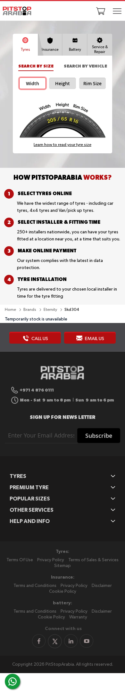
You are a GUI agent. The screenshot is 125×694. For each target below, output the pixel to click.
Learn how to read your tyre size (62, 145)
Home (11, 310)
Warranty (78, 617)
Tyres (25, 50)
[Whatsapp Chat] (12, 681)
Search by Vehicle (85, 66)
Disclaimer (102, 585)
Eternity (51, 310)
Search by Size (36, 66)
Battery (75, 50)
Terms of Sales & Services (93, 560)
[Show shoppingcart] (100, 10)
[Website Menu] (117, 11)
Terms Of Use (19, 560)
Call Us (39, 338)
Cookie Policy (62, 591)
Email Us (94, 338)
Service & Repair (100, 49)
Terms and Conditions (34, 585)
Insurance (50, 50)
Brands (30, 310)
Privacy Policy (50, 560)
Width (32, 83)
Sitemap (62, 565)
